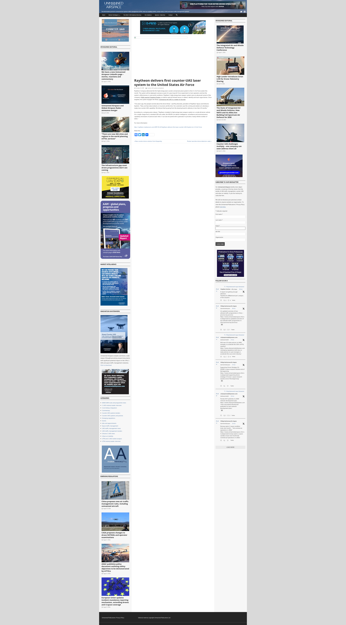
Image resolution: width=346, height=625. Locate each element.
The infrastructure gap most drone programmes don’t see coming (114, 167)
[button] (176, 15)
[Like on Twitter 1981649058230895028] (228, 440)
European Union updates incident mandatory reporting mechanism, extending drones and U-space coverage (115, 601)
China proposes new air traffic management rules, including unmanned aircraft (115, 503)
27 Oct (232, 339)
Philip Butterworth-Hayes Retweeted (235, 286)
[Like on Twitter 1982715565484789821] (228, 386)
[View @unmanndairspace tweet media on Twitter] (222, 324)
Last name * (219, 220)
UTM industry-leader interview (111, 441)
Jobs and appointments (109, 423)
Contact (170, 15)
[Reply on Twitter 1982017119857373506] (221, 415)
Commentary (106, 410)
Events (104, 421)
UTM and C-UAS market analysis (112, 439)
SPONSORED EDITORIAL (108, 47)
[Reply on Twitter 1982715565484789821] (221, 386)
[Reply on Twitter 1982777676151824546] (221, 357)
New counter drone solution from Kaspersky (148, 141)
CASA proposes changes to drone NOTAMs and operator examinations (114, 535)
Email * (218, 226)
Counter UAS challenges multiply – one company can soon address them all (229, 146)
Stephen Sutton (225, 289)
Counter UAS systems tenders (111, 413)
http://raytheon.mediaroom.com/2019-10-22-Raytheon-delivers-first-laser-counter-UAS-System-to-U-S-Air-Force (168, 127)
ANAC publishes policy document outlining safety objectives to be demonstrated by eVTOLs (115, 567)
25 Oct (232, 396)
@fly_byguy (234, 289)
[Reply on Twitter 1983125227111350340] (221, 330)
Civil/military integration (109, 408)
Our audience (148, 15)
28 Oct (240, 289)
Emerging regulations (108, 418)
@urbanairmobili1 (224, 339)
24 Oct (233, 423)
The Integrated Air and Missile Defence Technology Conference (230, 47)
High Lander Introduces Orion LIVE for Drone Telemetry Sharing (230, 78)
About (103, 15)
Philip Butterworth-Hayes (228, 306)
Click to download (106, 365)
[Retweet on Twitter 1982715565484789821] (225, 386)
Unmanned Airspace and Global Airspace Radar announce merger (113, 108)
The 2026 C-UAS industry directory (132, 15)
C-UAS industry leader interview (111, 405)
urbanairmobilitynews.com (228, 337)
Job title (218, 231)
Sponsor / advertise (160, 15)
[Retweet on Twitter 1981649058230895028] (225, 440)
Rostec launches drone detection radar (199, 141)
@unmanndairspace (225, 308)
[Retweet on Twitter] (224, 286)
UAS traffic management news (111, 428)
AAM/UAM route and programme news (114, 403)
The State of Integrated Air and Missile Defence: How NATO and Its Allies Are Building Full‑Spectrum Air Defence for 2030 (229, 112)
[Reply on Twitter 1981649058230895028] (221, 440)
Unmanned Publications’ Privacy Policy (113, 617)
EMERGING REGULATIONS (109, 476)
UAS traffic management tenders (112, 431)
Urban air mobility (107, 436)
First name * (219, 214)
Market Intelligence (114, 15)
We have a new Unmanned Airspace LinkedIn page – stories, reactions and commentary (113, 75)
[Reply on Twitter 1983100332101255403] (221, 300)
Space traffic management (110, 426)
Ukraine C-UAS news (108, 433)
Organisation (219, 237)
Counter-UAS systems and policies (155, 88)
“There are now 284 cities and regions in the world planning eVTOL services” (115, 136)
